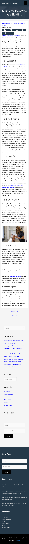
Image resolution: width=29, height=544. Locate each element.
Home (5, 397)
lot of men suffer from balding (11, 35)
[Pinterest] (5, 33)
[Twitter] (11, 30)
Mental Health (7, 400)
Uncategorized (8, 405)
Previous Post (14, 311)
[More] (11, 33)
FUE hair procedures (15, 276)
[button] (20, 3)
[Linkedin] (23, 30)
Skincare (6, 402)
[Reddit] (17, 30)
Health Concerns (8, 394)
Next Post (14, 316)
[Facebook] (5, 30)
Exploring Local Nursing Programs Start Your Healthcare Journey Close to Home (14, 348)
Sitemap (18, 540)
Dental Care (7, 391)
